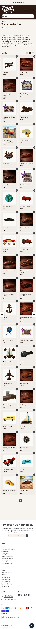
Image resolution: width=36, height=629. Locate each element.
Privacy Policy (5, 582)
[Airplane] (9, 66)
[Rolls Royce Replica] (9, 265)
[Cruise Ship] (9, 222)
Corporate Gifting (6, 563)
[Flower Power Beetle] (9, 484)
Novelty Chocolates (7, 556)
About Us (4, 575)
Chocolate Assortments (8, 549)
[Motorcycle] (27, 66)
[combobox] (18, 16)
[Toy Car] (27, 463)
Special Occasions (7, 558)
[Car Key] (27, 356)
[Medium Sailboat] (9, 356)
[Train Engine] (27, 111)
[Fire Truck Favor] (27, 200)
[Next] (20, 500)
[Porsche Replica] (27, 222)
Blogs (3, 570)
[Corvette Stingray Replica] (9, 289)
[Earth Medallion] (9, 200)
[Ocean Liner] (27, 484)
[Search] (33, 16)
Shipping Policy (6, 579)
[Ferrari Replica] (9, 179)
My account (5, 586)
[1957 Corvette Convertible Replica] (9, 135)
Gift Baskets (5, 551)
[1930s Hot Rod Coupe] (27, 266)
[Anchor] (9, 311)
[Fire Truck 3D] (27, 243)
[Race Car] (9, 243)
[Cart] (29, 9)
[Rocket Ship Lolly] (9, 334)
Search (3, 547)
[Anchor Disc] (27, 441)
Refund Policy (5, 577)
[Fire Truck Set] (27, 179)
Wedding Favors (6, 561)
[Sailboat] (27, 420)
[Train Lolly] (9, 157)
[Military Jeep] (27, 377)
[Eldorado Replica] (9, 398)
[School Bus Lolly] (27, 134)
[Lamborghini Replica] (9, 441)
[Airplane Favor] (9, 377)
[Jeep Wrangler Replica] (9, 89)
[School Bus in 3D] (9, 420)
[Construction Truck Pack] (9, 112)
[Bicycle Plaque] (27, 88)
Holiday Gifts (5, 554)
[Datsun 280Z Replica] (27, 157)
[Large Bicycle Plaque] (27, 334)
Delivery (22, 2)
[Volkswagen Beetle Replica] (27, 312)
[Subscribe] (27, 535)
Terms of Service (6, 584)
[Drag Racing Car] (9, 463)
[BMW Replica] (27, 398)
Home (3, 21)
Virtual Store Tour (6, 572)
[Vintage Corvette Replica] (27, 289)
